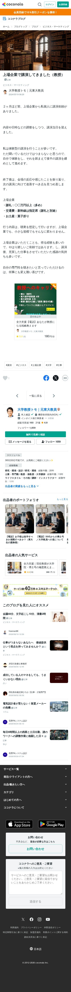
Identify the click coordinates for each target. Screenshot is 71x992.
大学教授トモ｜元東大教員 (37, 409)
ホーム (6, 26)
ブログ (35, 26)
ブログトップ (20, 26)
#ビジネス (21, 364)
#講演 (9, 364)
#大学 (49, 364)
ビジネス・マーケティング (56, 26)
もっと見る (62, 499)
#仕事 (59, 364)
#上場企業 (36, 364)
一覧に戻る (35, 395)
